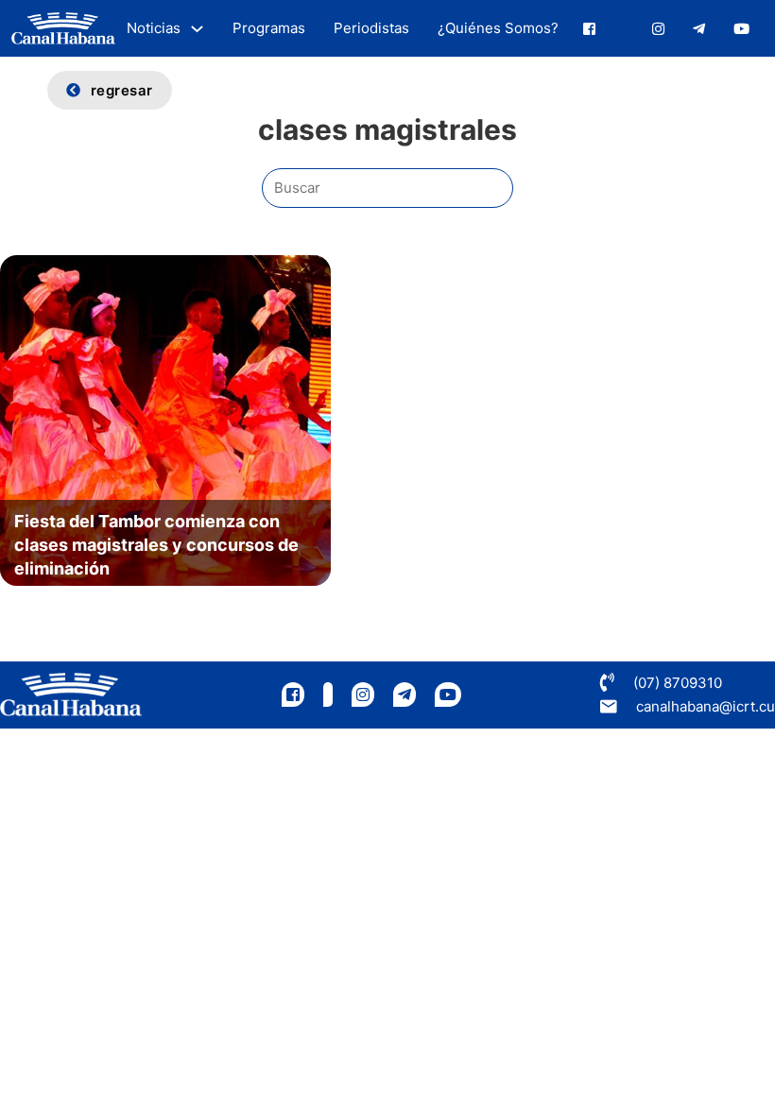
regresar (122, 90)
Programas (268, 28)
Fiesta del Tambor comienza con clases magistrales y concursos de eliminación (156, 544)
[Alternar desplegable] (197, 29)
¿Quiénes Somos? (498, 28)
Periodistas (371, 28)
